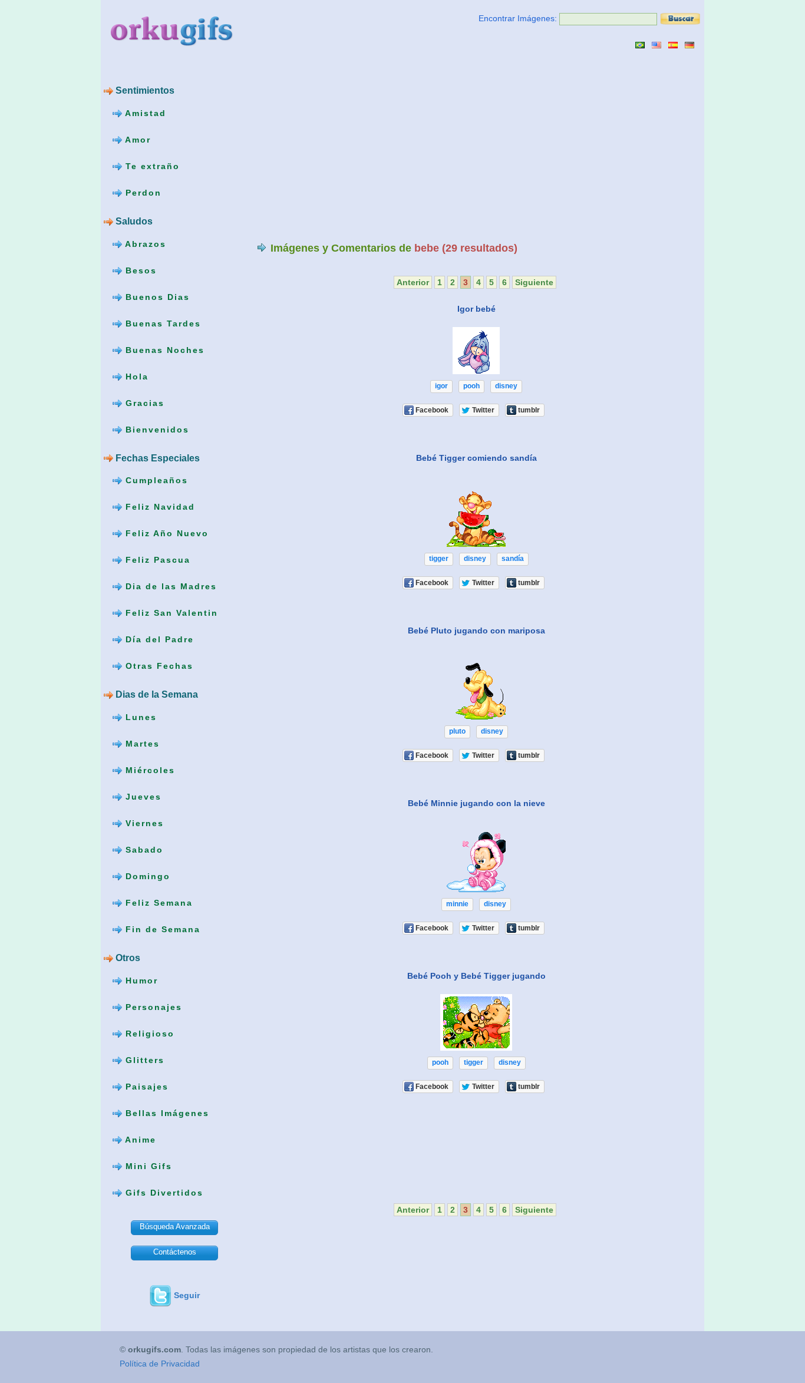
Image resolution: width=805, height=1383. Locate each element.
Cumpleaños (155, 480)
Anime (139, 1139)
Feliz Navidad (158, 506)
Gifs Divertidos (162, 1192)
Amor (136, 139)
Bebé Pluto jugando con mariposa (476, 630)
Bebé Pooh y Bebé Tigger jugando (476, 976)
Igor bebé (476, 308)
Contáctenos (174, 1251)
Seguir (187, 1295)
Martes (141, 743)
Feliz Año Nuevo (165, 533)
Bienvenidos (155, 429)
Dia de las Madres (169, 586)
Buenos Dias (156, 296)
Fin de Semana (161, 929)
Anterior (413, 282)
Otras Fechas (157, 666)
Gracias (143, 402)
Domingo (146, 876)
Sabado (142, 849)
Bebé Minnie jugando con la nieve (476, 803)
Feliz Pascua (156, 560)
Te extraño (151, 166)
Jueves (141, 796)
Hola (135, 376)
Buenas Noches (163, 349)
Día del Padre (158, 639)
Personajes (152, 1007)
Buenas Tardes (161, 323)
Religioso (148, 1033)
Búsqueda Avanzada (175, 1226)
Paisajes (145, 1086)
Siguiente (534, 282)
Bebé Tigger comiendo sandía (476, 458)
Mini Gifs (147, 1166)
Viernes (143, 823)
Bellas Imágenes (165, 1113)
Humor (140, 980)
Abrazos (144, 243)
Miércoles (148, 770)
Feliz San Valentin (170, 613)
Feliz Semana (157, 902)
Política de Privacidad (160, 1363)
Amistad (144, 113)
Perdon (141, 192)
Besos (139, 270)
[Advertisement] (356, 144)
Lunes (139, 717)
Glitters (143, 1060)
